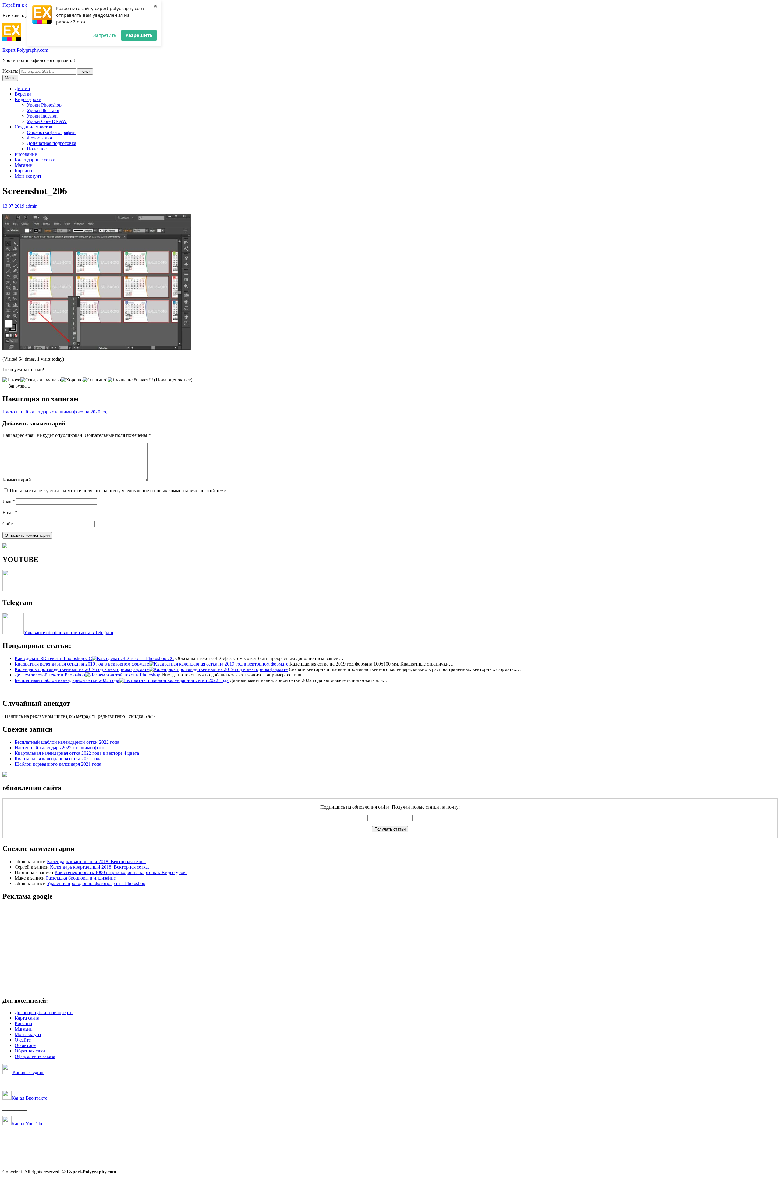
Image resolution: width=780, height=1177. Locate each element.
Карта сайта (27, 1018)
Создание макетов (33, 126)
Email (9, 512)
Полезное (37, 148)
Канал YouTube (27, 1123)
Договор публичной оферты (44, 1012)
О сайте (23, 1039)
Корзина (23, 170)
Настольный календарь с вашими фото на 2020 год (55, 411)
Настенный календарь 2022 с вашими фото (59, 747)
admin (31, 206)
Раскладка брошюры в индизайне (81, 877)
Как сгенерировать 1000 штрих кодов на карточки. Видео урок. (121, 872)
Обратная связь (30, 1050)
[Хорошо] (72, 380)
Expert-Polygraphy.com (25, 50)
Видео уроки (28, 99)
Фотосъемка (39, 137)
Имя (8, 501)
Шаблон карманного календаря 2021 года (58, 764)
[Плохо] (11, 380)
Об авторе (25, 1045)
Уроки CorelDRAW (47, 121)
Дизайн (22, 88)
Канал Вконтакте (29, 1098)
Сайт (7, 523)
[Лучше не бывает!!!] (130, 380)
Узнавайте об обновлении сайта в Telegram (68, 632)
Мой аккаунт (28, 176)
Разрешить (139, 35)
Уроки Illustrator (43, 110)
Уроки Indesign (42, 115)
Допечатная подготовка (51, 143)
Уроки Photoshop (44, 104)
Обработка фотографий (51, 132)
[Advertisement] (185, 949)
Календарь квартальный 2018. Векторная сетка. (96, 861)
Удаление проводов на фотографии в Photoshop (96, 883)
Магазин (24, 165)
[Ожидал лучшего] (40, 380)
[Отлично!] (95, 380)
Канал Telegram (28, 1072)
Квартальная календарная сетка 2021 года (58, 758)
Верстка (23, 94)
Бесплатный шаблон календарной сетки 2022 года (67, 742)
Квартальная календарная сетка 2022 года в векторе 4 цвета (77, 753)
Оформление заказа (35, 1056)
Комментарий (16, 479)
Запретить (104, 35)
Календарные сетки (35, 159)
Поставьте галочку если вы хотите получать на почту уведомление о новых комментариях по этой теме (118, 490)
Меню (10, 78)
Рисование (26, 154)
